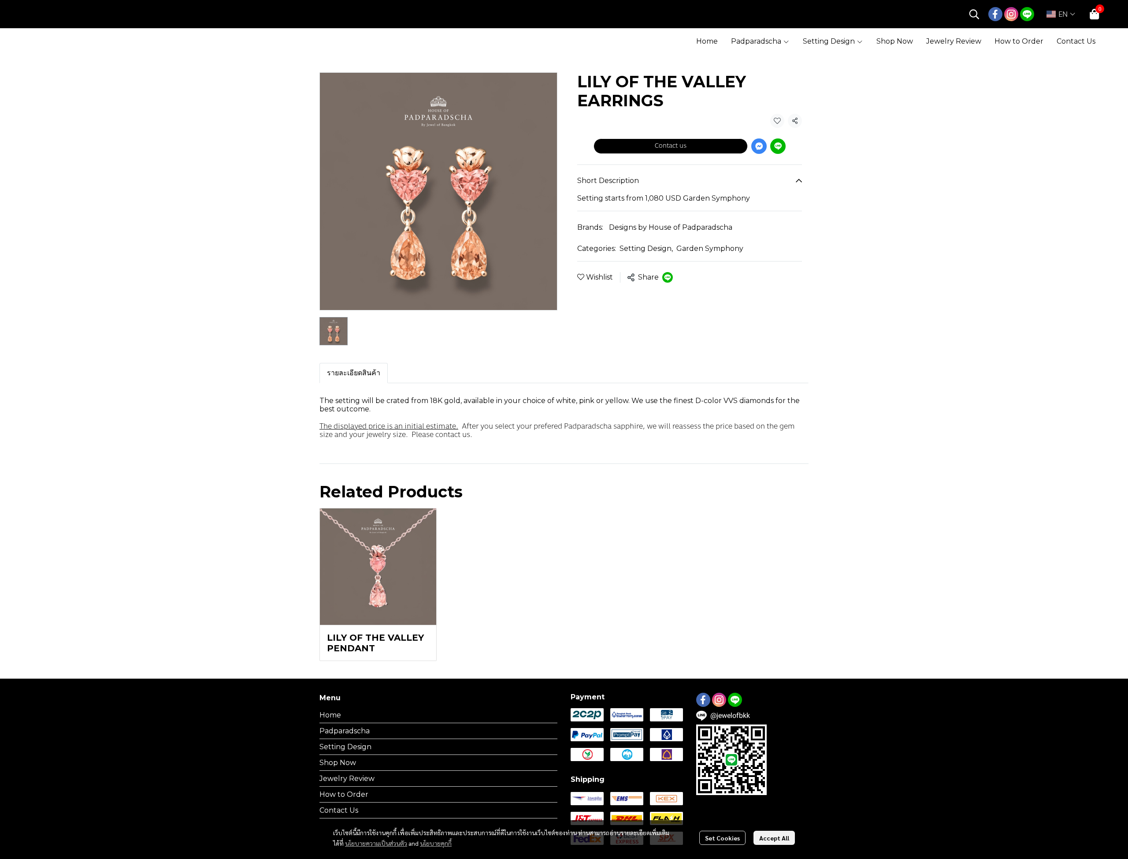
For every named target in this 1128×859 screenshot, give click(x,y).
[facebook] (995, 14)
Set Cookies (722, 838)
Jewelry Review (347, 778)
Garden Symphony (709, 248)
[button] (974, 14)
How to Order (343, 794)
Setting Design (646, 248)
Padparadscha (344, 731)
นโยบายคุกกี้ (436, 843)
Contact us (670, 145)
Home (330, 715)
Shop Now (337, 762)
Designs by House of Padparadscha (670, 227)
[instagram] (1011, 14)
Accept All (774, 838)
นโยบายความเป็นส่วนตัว (376, 843)
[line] (1027, 14)
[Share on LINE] (667, 277)
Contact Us (338, 810)
